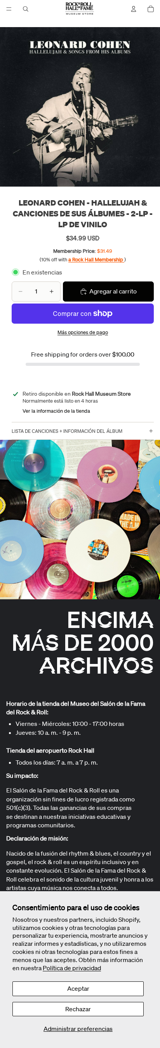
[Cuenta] (133, 8)
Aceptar (78, 988)
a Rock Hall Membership (96, 259)
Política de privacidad (72, 968)
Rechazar (78, 1009)
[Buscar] (25, 8)
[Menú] (9, 9)
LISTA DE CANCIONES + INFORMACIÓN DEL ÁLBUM (67, 431)
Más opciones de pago (82, 332)
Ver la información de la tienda (56, 411)
